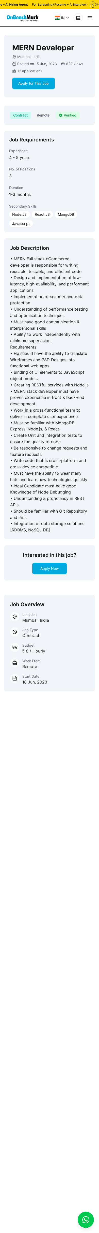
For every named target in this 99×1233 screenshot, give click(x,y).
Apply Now (49, 568)
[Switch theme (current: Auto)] (78, 17)
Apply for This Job (33, 83)
